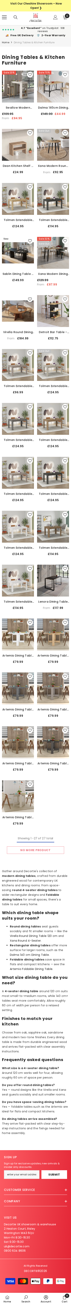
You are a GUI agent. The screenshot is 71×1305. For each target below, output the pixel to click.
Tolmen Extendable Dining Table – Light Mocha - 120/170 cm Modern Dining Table (18, 386)
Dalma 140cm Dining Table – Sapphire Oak (53, 108)
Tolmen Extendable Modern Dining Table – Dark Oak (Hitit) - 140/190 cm (53, 440)
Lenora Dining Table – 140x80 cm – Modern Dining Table (53, 602)
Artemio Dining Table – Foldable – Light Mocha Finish (53, 709)
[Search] (15, 17)
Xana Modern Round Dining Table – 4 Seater (53, 166)
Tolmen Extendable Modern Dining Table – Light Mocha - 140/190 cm (18, 494)
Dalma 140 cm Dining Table (29, 955)
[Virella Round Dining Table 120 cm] (18, 311)
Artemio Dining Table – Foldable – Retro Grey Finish (18, 709)
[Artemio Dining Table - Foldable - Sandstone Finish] (18, 796)
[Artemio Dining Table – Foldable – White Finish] (18, 634)
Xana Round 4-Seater (25, 941)
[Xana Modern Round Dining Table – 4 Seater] (53, 145)
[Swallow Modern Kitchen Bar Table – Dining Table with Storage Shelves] (18, 87)
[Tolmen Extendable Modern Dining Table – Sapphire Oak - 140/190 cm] (18, 199)
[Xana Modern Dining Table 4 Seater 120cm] (53, 253)
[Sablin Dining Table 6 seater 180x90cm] (18, 253)
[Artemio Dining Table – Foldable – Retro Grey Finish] (18, 688)
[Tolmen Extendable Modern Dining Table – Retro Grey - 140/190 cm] (18, 419)
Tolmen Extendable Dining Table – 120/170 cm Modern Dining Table (18, 602)
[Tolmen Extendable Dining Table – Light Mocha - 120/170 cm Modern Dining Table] (18, 365)
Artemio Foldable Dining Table (31, 969)
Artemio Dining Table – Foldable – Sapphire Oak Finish (53, 656)
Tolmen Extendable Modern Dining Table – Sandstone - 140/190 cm (53, 386)
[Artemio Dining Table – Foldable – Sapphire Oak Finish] (53, 634)
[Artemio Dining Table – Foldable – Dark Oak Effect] (18, 742)
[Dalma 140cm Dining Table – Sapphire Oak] (53, 87)
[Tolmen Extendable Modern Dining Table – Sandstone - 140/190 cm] (53, 365)
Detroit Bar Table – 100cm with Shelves (53, 332)
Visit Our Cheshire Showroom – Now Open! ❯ (36, 6)
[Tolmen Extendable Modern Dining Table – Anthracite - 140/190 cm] (53, 473)
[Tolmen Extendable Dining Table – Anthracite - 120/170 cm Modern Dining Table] (53, 199)
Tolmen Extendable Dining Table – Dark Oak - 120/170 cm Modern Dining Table (53, 548)
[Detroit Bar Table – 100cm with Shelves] (53, 311)
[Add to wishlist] (30, 75)
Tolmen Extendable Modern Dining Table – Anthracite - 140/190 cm (53, 494)
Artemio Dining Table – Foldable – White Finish (18, 656)
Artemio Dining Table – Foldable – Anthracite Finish (53, 763)
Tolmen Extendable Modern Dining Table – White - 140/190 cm (18, 548)
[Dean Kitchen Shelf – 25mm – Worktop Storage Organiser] (18, 145)
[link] (26, 1299)
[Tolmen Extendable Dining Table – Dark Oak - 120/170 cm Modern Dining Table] (53, 527)
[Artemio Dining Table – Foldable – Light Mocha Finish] (53, 688)
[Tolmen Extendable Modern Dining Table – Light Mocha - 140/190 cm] (18, 473)
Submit (54, 1175)
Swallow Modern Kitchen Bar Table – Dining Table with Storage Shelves (17, 108)
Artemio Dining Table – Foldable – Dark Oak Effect (18, 763)
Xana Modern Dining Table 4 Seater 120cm (53, 274)
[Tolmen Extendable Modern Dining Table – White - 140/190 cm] (18, 527)
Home (5, 42)
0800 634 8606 (15, 1251)
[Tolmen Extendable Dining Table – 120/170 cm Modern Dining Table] (18, 581)
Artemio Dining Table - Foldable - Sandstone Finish (18, 817)
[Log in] (55, 17)
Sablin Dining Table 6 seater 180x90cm (18, 274)
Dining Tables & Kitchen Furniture (34, 42)
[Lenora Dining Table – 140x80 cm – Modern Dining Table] (53, 581)
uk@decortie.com (16, 1246)
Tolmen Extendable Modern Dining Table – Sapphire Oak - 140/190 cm (18, 220)
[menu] (4, 17)
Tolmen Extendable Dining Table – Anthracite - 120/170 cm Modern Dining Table (53, 220)
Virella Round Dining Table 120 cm (18, 332)
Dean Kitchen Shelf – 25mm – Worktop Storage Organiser (18, 166)
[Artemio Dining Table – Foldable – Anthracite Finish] (53, 742)
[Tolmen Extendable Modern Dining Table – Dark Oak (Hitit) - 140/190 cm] (53, 419)
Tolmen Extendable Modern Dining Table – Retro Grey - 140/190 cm (18, 440)
